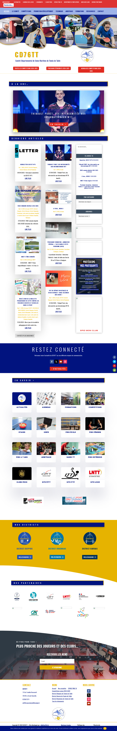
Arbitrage (69, 11)
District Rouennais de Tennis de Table (62, 699)
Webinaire (28, 218)
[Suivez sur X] (56, 362)
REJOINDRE (24, 557)
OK (105, 728)
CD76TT (27, 167)
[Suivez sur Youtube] (61, 362)
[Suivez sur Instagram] (65, 362)
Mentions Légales (66, 725)
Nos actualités (62, 688)
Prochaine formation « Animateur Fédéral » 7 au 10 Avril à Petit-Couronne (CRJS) (58, 244)
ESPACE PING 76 (58, 2)
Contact (101, 11)
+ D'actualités (58, 368)
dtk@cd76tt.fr (45, 725)
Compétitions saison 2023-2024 (61, 691)
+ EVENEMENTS (39, 2)
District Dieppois (33, 167)
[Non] (115, 728)
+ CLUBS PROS (48, 2)
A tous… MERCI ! (58, 208)
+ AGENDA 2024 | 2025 (28, 2)
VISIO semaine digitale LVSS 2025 (28, 206)
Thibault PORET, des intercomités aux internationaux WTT (89, 165)
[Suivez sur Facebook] (52, 362)
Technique (59, 11)
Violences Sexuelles (33, 215)
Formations (79, 11)
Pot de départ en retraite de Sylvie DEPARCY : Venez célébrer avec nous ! (58, 292)
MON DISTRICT (6, 2)
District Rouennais (32, 170)
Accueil (6, 11)
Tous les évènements (58, 701)
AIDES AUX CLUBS (85, 2)
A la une (27, 209)
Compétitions (26, 11)
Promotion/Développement (43, 11)
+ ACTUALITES (16, 2)
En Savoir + (58, 124)
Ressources (90, 11)
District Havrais (23, 170)
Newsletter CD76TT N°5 (28, 164)
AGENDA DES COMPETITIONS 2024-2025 (91, 69)
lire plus (28, 178)
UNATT (33, 260)
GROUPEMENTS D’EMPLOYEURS (71, 2)
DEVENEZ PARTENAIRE (97, 2)
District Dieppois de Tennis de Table (62, 694)
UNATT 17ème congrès (28, 257)
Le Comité (15, 11)
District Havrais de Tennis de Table (62, 696)
